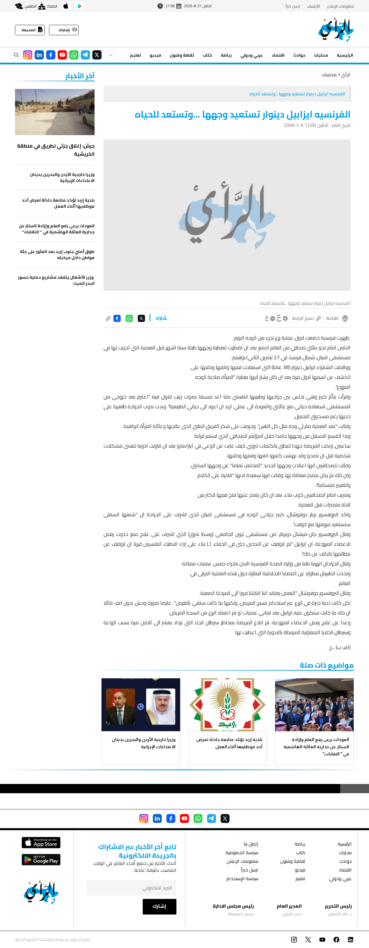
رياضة (226, 55)
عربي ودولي (251, 55)
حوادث (299, 55)
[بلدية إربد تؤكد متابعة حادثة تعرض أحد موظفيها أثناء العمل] (227, 704)
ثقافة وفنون (182, 55)
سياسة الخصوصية (241, 853)
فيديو (155, 55)
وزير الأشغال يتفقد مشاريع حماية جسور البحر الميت (56, 280)
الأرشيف (313, 6)
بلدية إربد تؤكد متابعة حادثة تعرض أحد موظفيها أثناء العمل (229, 743)
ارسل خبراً (293, 6)
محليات (321, 55)
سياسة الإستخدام (242, 879)
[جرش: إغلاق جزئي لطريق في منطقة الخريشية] (55, 112)
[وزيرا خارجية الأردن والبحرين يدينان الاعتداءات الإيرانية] (140, 704)
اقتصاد (278, 55)
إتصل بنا (251, 844)
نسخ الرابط (303, 318)
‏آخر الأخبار (80, 75)
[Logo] (336, 29)
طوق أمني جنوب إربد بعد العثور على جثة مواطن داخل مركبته (57, 255)
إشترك (159, 906)
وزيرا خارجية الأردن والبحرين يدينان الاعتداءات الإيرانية (144, 743)
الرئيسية (345, 55)
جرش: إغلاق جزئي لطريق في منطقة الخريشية (56, 150)
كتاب (207, 55)
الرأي (346, 74)
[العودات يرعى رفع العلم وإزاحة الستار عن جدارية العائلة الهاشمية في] (314, 704)
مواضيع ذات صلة (327, 665)
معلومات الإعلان (340, 6)
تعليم (135, 55)
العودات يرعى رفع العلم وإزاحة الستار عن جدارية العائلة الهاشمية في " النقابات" (316, 746)
